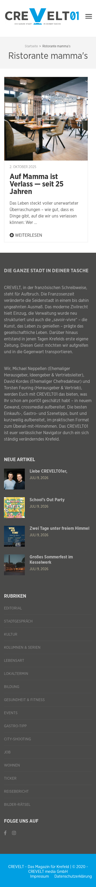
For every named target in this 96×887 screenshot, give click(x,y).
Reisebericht (16, 791)
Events (11, 713)
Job (7, 752)
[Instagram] (14, 833)
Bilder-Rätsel (17, 805)
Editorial (13, 608)
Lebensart (14, 661)
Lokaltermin (16, 674)
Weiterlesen (28, 235)
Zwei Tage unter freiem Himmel (59, 528)
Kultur (10, 634)
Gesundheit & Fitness (24, 700)
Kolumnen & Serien (22, 647)
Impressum (39, 876)
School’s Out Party (47, 500)
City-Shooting (17, 739)
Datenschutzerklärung (73, 876)
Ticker (10, 778)
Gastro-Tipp (15, 726)
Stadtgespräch (18, 621)
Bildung (11, 687)
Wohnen (12, 765)
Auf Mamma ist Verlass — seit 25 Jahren (36, 184)
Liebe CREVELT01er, (48, 471)
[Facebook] (5, 833)
